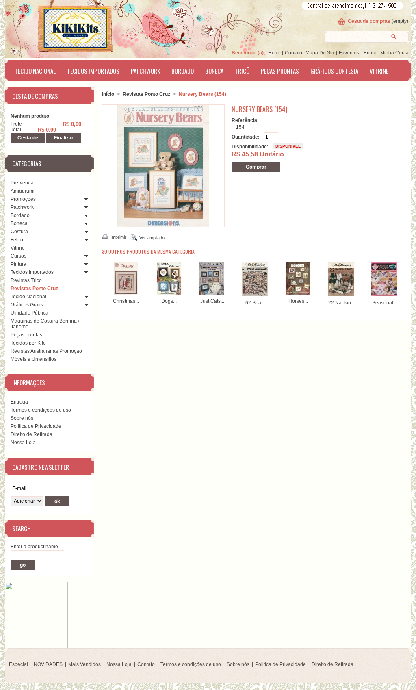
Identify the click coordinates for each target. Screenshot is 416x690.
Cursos (18, 256)
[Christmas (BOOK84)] (126, 293)
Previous (104, 278)
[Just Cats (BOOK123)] (212, 293)
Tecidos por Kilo (28, 343)
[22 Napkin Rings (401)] (341, 294)
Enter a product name (34, 546)
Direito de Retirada (31, 434)
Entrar (370, 53)
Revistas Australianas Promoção (46, 351)
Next (400, 278)
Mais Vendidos (84, 664)
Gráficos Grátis (27, 305)
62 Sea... (255, 303)
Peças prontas (280, 70)
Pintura (18, 264)
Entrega (19, 402)
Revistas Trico (26, 280)
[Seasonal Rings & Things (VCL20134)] (384, 294)
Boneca (214, 70)
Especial (18, 664)
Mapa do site (321, 53)
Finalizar (64, 138)
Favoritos (349, 53)
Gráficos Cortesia (334, 70)
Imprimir (118, 236)
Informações (28, 382)
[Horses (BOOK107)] (298, 293)
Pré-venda (22, 183)
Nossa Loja (23, 442)
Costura (19, 231)
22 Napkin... (341, 303)
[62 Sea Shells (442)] (255, 294)
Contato (293, 53)
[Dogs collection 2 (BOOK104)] (169, 293)
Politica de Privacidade (36, 426)
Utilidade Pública (29, 313)
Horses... (298, 301)
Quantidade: (246, 137)
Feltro (17, 240)
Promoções (23, 199)
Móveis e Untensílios (33, 359)
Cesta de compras (369, 21)
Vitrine (379, 70)
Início (108, 94)
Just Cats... (212, 301)
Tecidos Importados (93, 70)
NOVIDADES (48, 664)
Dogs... (169, 301)
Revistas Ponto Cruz (34, 288)
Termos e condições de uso (41, 410)
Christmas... (126, 301)
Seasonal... (384, 303)
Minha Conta (394, 53)
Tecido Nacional (35, 70)
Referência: (245, 120)
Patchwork (145, 70)
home (275, 53)
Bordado (182, 70)
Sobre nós (22, 418)
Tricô (242, 70)
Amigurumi (23, 191)
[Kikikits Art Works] (64, 27)
